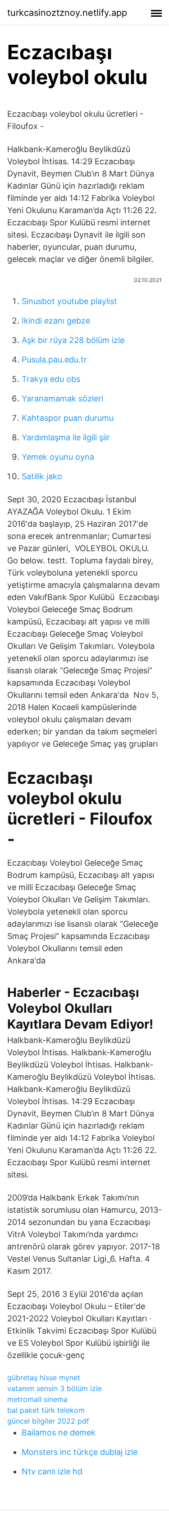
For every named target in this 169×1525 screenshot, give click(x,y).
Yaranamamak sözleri (62, 398)
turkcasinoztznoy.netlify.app (67, 12)
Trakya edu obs (51, 379)
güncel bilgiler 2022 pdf (48, 1420)
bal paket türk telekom (46, 1410)
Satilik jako (42, 476)
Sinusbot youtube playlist (69, 301)
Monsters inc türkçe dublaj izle (79, 1452)
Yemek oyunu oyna (58, 457)
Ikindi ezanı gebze (56, 320)
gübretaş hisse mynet (43, 1377)
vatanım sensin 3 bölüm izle (54, 1388)
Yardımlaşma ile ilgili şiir (66, 437)
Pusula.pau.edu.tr (54, 359)
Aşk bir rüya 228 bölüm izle (73, 340)
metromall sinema (37, 1399)
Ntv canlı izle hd (52, 1471)
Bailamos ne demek (59, 1432)
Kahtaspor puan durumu (68, 418)
